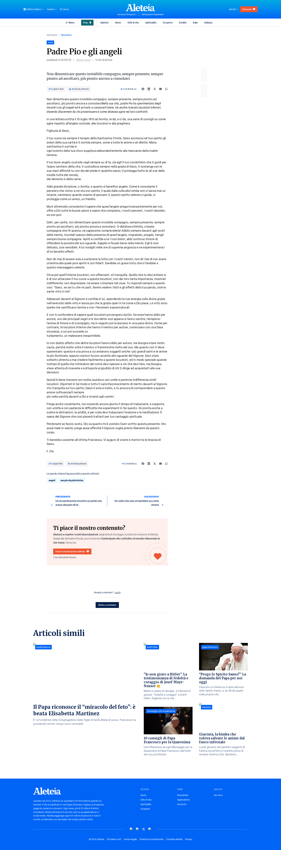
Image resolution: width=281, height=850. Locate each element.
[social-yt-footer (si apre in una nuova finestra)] (131, 829)
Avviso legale (130, 839)
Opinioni (104, 22)
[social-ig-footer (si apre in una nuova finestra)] (149, 829)
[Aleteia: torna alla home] (140, 7)
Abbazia (208, 22)
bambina (206, 707)
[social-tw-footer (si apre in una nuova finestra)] (143, 829)
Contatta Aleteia (174, 839)
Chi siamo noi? (114, 839)
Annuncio (182, 804)
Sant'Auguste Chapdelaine (153, 14)
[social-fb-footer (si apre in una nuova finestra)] (137, 829)
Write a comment (107, 604)
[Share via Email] (160, 89)
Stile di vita (133, 22)
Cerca (66, 9)
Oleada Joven (83, 60)
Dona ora (246, 9)
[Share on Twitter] (154, 89)
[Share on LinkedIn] (148, 89)
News (118, 22)
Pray (85, 22)
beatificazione (43, 647)
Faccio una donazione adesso (70, 551)
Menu (71, 22)
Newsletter (182, 795)
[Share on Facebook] (143, 89)
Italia (195, 22)
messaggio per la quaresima (161, 711)
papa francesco (210, 647)
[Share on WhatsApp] (166, 89)
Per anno (218, 795)
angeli (52, 480)
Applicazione (183, 799)
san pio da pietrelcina (71, 480)
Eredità (182, 22)
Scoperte (168, 22)
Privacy (188, 839)
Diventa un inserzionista (151, 839)
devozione (66, 34)
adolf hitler (152, 647)
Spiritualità (150, 22)
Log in (118, 592)
